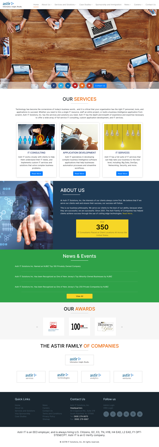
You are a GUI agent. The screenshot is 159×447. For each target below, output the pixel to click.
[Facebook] (54, 85)
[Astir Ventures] (128, 376)
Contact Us (151, 4)
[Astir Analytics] (96, 376)
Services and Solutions (65, 4)
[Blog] (82, 85)
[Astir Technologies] (63, 376)
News (126, 4)
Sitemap (46, 419)
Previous (37, 326)
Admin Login (108, 405)
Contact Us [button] (100, 86)
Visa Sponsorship (22, 413)
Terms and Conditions (52, 413)
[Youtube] (75, 85)
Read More (36, 173)
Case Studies (85, 4)
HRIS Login (108, 408)
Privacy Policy (49, 416)
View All (79, 296)
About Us (46, 4)
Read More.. (128, 213)
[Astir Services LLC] (31, 376)
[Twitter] (61, 85)
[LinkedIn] (68, 85)
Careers (137, 4)
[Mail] (89, 85)
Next (122, 326)
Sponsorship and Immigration (108, 4)
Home (36, 4)
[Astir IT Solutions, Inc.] (12, 4)
